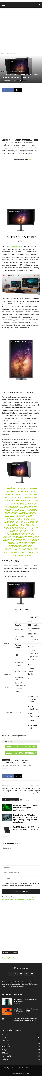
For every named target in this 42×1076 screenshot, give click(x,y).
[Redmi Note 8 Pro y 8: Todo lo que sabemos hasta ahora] (7, 1001)
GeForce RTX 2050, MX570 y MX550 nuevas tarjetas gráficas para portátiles (30, 791)
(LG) (15, 246)
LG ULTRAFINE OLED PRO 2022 (11, 765)
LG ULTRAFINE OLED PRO (21, 762)
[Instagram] (15, 974)
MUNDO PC (15, 71)
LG (15, 53)
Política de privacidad (18, 1068)
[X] (26, 974)
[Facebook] (10, 974)
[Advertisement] (21, 29)
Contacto (21, 1070)
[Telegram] (21, 974)
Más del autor (24, 800)
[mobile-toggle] (3, 5)
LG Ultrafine (25, 760)
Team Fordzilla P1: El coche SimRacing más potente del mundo (11, 791)
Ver (30, 159)
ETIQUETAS (9, 53)
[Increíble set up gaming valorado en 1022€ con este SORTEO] (7, 1011)
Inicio (2, 53)
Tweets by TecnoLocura (10, 958)
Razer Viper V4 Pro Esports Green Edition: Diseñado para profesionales (26, 807)
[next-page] (6, 837)
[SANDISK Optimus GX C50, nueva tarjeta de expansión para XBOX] (7, 829)
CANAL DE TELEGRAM (27, 753)
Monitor (24, 765)
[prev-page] (3, 837)
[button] (39, 5)
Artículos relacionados (10, 800)
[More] (25, 90)
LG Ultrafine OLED (8, 762)
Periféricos (22, 71)
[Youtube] (32, 974)
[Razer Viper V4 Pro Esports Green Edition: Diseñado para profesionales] (7, 807)
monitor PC (31, 765)
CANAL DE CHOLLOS (27, 746)
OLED (4, 767)
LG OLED (17, 760)
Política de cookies (31, 1068)
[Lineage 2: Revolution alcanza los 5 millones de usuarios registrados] (7, 1020)
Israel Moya (7, 80)
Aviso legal (7, 1068)
